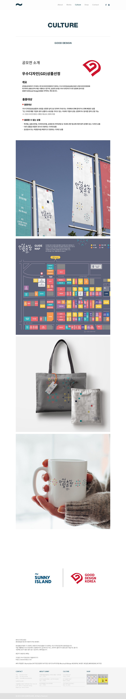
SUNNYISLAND (26, 5)
